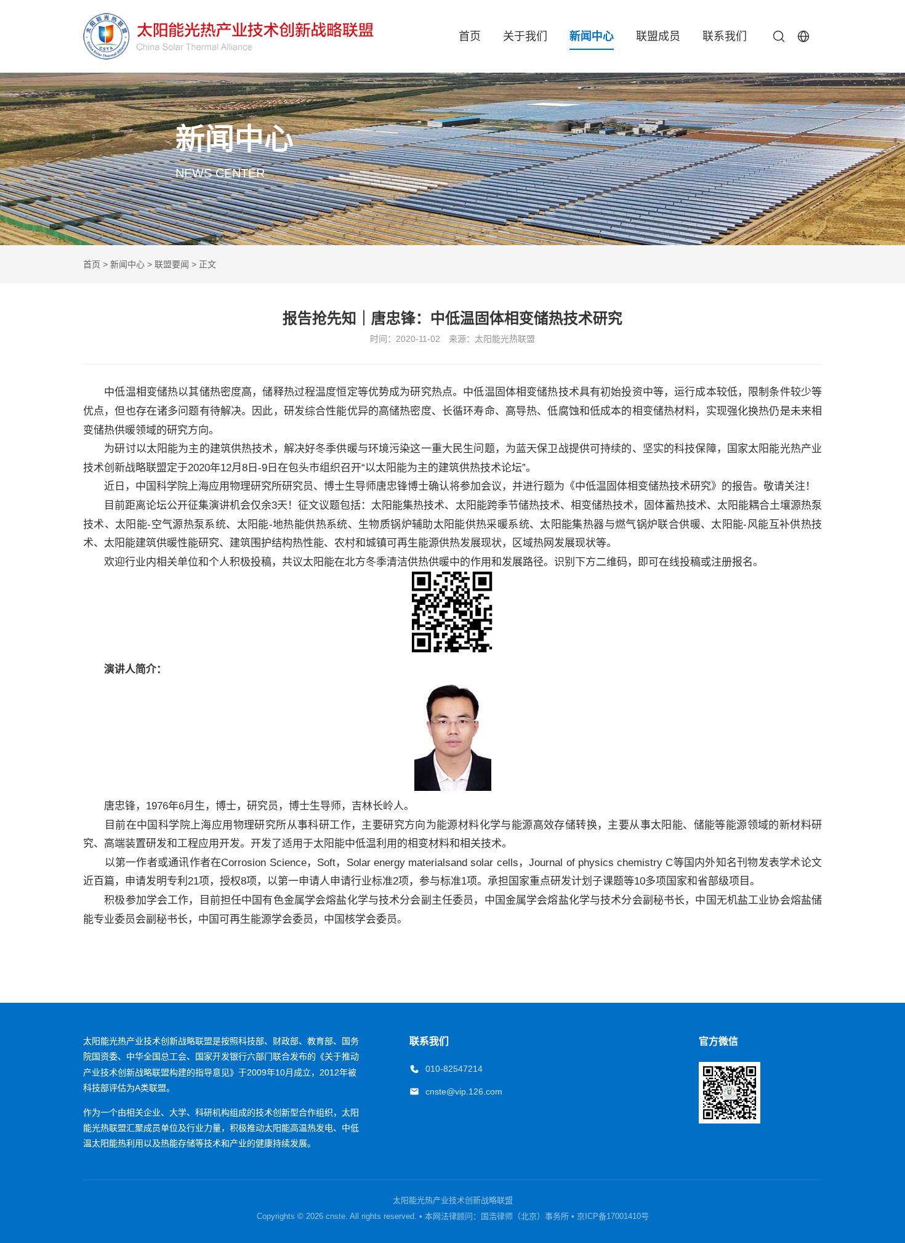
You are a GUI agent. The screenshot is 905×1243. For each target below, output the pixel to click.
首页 (470, 36)
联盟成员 (658, 36)
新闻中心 (591, 36)
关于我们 (525, 36)
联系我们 (724, 36)
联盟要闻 (172, 264)
